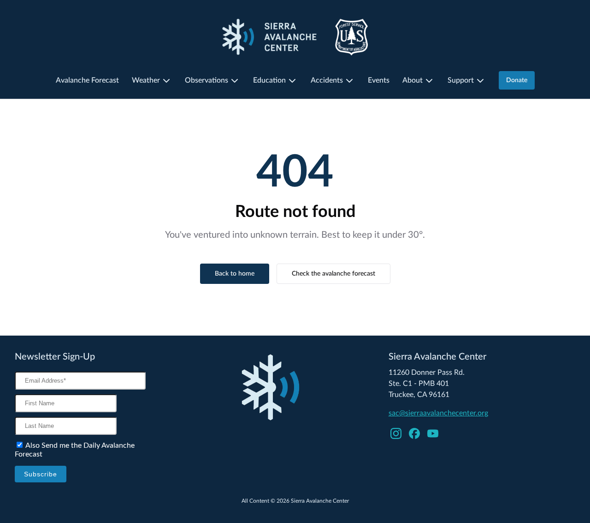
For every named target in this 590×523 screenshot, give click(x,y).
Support (461, 80)
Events (378, 80)
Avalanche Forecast (87, 80)
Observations (206, 80)
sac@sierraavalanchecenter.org (438, 413)
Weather (146, 80)
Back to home (234, 274)
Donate (516, 80)
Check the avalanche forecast (333, 274)
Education (269, 80)
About (412, 80)
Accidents (327, 80)
